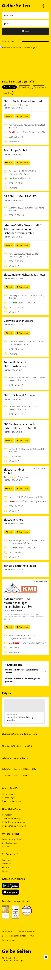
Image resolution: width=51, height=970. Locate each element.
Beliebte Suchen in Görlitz (13, 758)
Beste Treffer (9, 87)
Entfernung (39, 87)
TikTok (5, 871)
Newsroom (7, 815)
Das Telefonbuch (9, 843)
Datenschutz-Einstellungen (14, 936)
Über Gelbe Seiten (12, 809)
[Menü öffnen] (47, 6)
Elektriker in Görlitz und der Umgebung (19, 733)
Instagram (6, 860)
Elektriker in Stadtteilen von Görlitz (17, 746)
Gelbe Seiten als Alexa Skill (14, 826)
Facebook (6, 863)
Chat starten (23, 116)
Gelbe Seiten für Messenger (14, 822)
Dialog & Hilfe (10, 788)
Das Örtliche (7, 846)
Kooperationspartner (11, 839)
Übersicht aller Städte (11, 801)
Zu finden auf (9, 854)
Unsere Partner (10, 833)
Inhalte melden (9, 940)
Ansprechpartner (9, 794)
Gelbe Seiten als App (11, 818)
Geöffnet (8, 93)
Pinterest (6, 867)
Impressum (7, 931)
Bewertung (24, 87)
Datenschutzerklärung (26, 931)
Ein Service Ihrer (12, 959)
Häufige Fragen (9, 797)
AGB (32, 936)
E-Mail (9, 116)
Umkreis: (8, 41)
